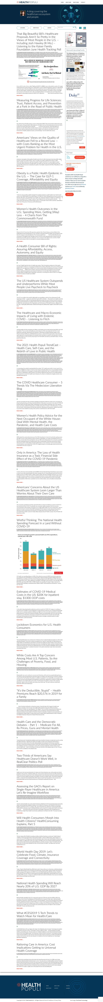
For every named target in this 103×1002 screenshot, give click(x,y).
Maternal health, (55, 55)
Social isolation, (38, 361)
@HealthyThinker (69, 188)
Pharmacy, (24, 116)
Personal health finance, (29, 225)
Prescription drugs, (53, 116)
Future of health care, (50, 53)
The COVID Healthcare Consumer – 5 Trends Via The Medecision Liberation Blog (39, 385)
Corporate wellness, (21, 462)
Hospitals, (45, 55)
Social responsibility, (21, 57)
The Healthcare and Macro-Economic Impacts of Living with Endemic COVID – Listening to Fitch (39, 316)
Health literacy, (33, 112)
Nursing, (54, 114)
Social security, (28, 57)
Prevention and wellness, (37, 56)
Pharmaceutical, (55, 115)
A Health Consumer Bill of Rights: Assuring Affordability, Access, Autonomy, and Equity (37, 249)
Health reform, (20, 55)
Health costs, (37, 111)
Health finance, (49, 151)
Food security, (43, 53)
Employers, (40, 256)
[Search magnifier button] (75, 27)
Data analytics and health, (35, 919)
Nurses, (51, 114)
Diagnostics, (26, 110)
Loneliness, (59, 358)
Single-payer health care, (21, 670)
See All (82, 147)
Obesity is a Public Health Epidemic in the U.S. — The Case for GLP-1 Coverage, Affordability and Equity (39, 176)
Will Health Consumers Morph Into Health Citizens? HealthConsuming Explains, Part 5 (38, 821)
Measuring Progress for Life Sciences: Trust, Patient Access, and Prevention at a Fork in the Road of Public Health (39, 103)
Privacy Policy (57, 1000)
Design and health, (51, 183)
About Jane (68, 2)
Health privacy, (38, 257)
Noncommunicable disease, (44, 114)
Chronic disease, (47, 109)
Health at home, (45, 356)
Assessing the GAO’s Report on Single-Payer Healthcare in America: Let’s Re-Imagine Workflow (38, 789)
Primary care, (45, 56)
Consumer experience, (33, 183)
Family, (31, 428)
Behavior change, (39, 182)
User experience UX (43, 260)
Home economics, (33, 55)
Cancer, (36, 221)
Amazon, (35, 764)
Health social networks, (57, 632)
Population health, (45, 116)
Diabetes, (22, 110)
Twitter (74, 186)
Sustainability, (53, 923)
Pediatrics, (50, 115)
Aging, (44, 52)
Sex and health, (34, 226)
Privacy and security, (24, 259)
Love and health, (55, 113)
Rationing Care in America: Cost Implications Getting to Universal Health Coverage (36, 947)
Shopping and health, (56, 360)
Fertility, (34, 428)
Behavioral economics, (40, 699)
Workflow (52, 798)
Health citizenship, (24, 111)
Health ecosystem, (50, 111)
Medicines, (19, 153)
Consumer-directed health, (25, 919)
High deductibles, (28, 113)
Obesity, (18, 115)
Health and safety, (34, 700)
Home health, (23, 187)
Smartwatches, (20, 361)
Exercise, (21, 920)
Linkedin (68, 988)
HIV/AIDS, (37, 890)
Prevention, (59, 116)
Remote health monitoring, (37, 360)
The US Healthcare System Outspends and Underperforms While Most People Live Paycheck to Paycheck (40, 284)
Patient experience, (50, 153)
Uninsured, (33, 57)
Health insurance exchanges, (26, 54)
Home (62, 2)
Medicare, (19, 56)
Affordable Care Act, (39, 52)
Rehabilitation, (43, 922)
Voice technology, (47, 362)
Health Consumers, (31, 111)
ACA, (34, 52)
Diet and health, (32, 110)
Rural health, (56, 56)
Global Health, (35, 184)
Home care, (28, 358)
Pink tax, (40, 225)
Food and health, (30, 356)
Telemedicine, (37, 324)
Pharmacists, (19, 116)
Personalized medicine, (43, 921)
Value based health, (42, 767)
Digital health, (34, 355)
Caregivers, (53, 427)
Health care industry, (47, 150)
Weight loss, (24, 189)
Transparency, (19, 118)
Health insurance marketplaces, (38, 54)
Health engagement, (21, 112)
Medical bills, (19, 114)
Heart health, (22, 113)
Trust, (23, 118)
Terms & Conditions (48, 1000)
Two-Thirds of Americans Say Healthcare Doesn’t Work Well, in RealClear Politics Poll (37, 758)
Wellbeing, (30, 466)
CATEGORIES (22, 27)
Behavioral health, (49, 354)
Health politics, (59, 54)
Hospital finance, (40, 55)
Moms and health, (43, 224)
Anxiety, (37, 391)
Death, (60, 860)
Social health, (42, 117)
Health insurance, (55, 151)
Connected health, (54, 391)
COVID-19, (23, 392)
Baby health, (48, 52)
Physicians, (28, 116)
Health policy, (53, 54)
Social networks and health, (46, 361)
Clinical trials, (26, 183)
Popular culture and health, (36, 116)
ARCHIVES (49, 27)
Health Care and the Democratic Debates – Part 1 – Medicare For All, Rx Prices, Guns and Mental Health (39, 725)
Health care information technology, (53, 795)
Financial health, (33, 392)
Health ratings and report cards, (42, 152)
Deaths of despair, (54, 109)
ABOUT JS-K (69, 194)
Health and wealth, (33, 150)
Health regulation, (31, 323)
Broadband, (55, 354)
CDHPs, (47, 600)
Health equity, (27, 112)
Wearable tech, (54, 362)
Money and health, (24, 56)
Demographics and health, (22, 53)
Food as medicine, (23, 184)
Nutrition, (30, 56)
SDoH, (60, 56)
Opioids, (31, 115)
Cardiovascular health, (39, 109)
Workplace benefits (36, 466)
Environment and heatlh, (56, 110)
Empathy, (38, 53)
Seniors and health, (24, 154)
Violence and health (41, 292)
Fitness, (24, 920)
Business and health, (47, 182)
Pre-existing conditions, (42, 498)
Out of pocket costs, (36, 115)
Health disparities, (43, 185)
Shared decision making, (21, 499)
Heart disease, (49, 186)
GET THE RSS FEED (79, 157)
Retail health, (52, 188)
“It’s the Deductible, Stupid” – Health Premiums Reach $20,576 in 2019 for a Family (39, 693)
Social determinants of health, (33, 117)
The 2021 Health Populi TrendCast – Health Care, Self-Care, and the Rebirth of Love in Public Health (39, 348)
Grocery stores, (43, 184)
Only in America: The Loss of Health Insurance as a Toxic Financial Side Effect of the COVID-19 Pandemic (38, 455)
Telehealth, (32, 324)
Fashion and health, (54, 355)
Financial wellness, (23, 356)
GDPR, (44, 256)
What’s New (76, 2)
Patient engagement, (44, 115)
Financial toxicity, (20, 150)
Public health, (50, 56)
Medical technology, (31, 359)
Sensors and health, (59, 922)
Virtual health (36, 396)
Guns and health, (28, 290)
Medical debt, (27, 224)
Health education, (57, 111)
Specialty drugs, (57, 117)
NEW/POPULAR (36, 27)
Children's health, (54, 52)
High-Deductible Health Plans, (38, 733)
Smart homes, (24, 923)
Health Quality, (33, 152)
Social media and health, (49, 117)
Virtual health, (41, 362)
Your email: (68, 164)
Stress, (61, 361)
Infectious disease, (42, 113)
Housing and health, (38, 358)
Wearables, (59, 362)
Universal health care (39, 57)
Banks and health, (37, 600)
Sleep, (61, 360)
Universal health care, (29, 118)
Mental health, (29, 114)
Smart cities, (19, 923)
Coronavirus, (19, 392)
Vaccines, (35, 118)
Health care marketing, (32, 668)
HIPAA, (56, 257)
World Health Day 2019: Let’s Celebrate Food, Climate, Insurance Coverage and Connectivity (38, 854)
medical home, (24, 359)
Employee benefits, (34, 256)
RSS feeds (83, 184)
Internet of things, (53, 358)
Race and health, (46, 188)
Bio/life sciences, (36, 496)
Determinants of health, (32, 53)
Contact (83, 2)
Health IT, (45, 796)
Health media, (46, 112)
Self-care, (25, 117)
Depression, (22, 355)
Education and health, (42, 110)
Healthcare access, (26, 55)
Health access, (57, 53)
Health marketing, (40, 112)
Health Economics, (43, 111)
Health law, (22, 257)
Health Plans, (47, 54)
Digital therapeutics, (57, 919)
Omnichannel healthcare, (25, 115)
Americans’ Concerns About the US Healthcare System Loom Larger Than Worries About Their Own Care (39, 490)
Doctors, (36, 110)
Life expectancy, (49, 113)
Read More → (20, 95)
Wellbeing (39, 118)
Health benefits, (40, 150)
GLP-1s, (39, 184)
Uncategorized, (52, 226)
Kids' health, (49, 55)
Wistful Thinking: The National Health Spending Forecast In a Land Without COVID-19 (39, 523)
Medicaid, (61, 55)
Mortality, (56, 224)
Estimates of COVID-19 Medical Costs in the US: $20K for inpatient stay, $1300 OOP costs (38, 594)
